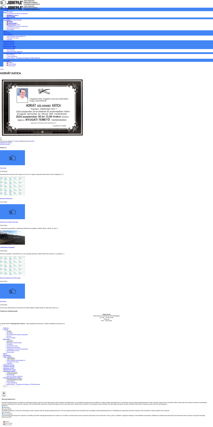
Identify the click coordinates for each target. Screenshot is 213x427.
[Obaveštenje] (12, 164)
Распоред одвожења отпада (12, 53)
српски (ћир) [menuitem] (12, 64)
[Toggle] (13, 357)
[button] (4, 12)
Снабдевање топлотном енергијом (17, 26)
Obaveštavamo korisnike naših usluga (9, 222)
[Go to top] (0, 325)
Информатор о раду (9, 46)
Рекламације (10, 49)
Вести (5, 31)
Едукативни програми (13, 24)
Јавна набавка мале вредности (16, 36)
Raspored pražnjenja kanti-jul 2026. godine (10, 278)
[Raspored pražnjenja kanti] (12, 195)
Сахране (2, 69)
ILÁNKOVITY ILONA (6, 142)
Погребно (10, 21)
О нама (5, 10)
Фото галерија (11, 16)
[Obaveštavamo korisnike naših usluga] (12, 218)
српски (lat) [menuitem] (11, 65)
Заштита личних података (15, 51)
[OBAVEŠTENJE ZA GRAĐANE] (12, 244)
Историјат (10, 12)
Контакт (9, 15)
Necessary (7, 407)
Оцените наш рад (8, 43)
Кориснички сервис (9, 48)
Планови (9, 39)
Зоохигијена (10, 29)
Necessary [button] (5, 405)
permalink (31, 141)
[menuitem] (6, 421)
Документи (6, 33)
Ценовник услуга (8, 44)
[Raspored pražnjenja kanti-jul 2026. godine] (12, 274)
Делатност (6, 18)
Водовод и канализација (14, 20)
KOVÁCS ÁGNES (5, 144)
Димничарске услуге (13, 28)
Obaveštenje (3, 168)
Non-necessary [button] (6, 412)
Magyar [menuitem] (10, 62)
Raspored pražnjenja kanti (6, 198)
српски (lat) (6, 61)
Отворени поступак (13, 38)
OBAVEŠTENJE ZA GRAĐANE (7, 247)
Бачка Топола (11, 54)
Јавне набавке (7, 34)
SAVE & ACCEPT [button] (6, 417)
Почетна (6, 8)
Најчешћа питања (8, 41)
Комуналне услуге (12, 23)
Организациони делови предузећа (17, 13)
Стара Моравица (12, 56)
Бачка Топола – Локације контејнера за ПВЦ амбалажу (23, 58)
